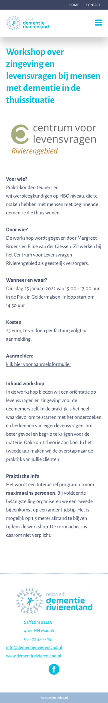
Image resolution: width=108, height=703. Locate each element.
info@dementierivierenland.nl (34, 647)
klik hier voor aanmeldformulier (38, 364)
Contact (93, 5)
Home (74, 5)
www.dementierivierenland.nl (33, 655)
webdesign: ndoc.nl (54, 697)
